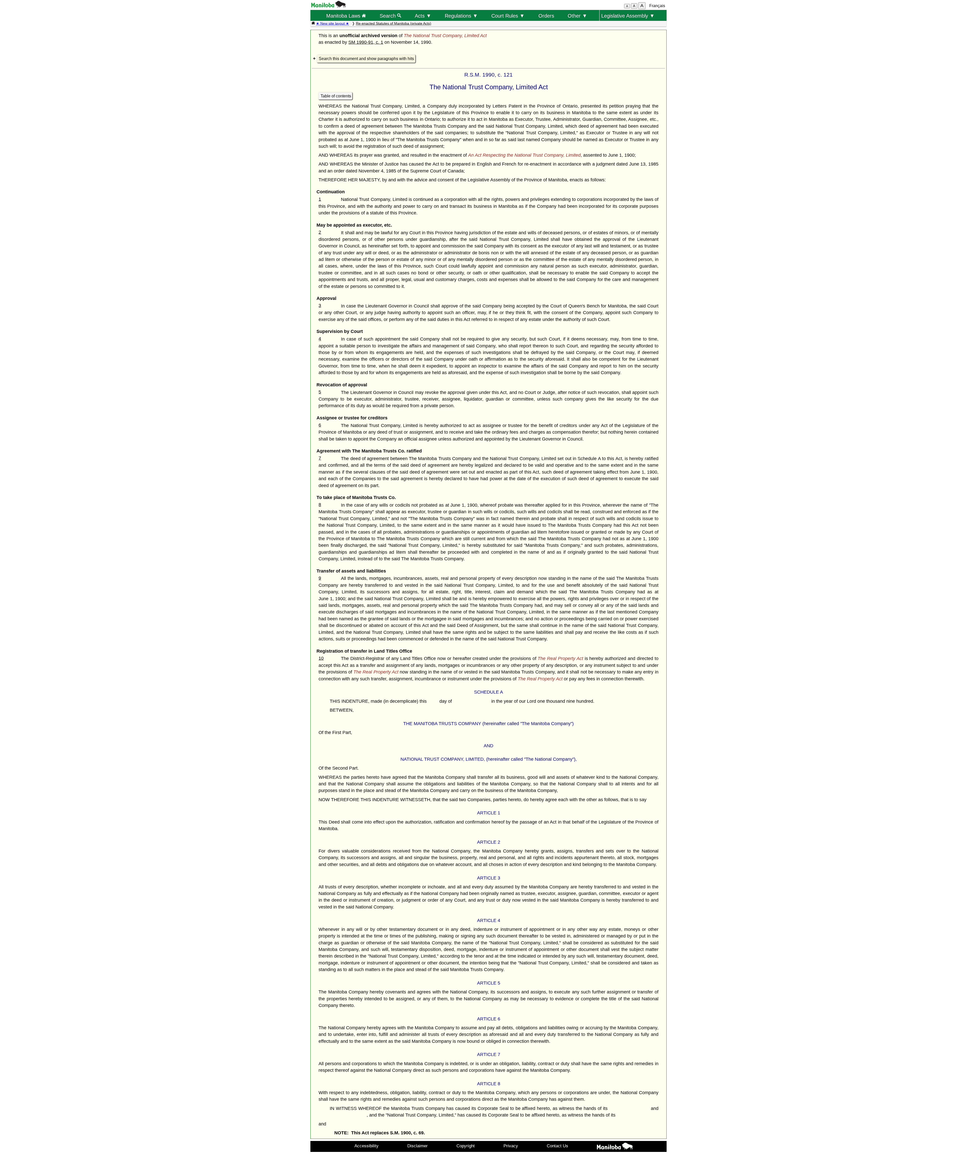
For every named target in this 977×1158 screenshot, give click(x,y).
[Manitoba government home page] (328, 6)
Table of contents (336, 96)
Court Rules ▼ (508, 16)
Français (657, 6)
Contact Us (557, 1145)
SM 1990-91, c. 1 (365, 42)
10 (321, 658)
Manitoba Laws (344, 16)
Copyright (465, 1145)
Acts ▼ (423, 16)
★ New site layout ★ (332, 23)
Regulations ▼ (461, 16)
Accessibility (366, 1145)
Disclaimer (417, 1145)
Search (388, 16)
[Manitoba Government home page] (614, 1147)
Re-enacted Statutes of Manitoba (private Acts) (393, 23)
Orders (546, 16)
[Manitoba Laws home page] (313, 23)
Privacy (511, 1145)
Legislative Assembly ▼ (628, 16)
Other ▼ (577, 16)
